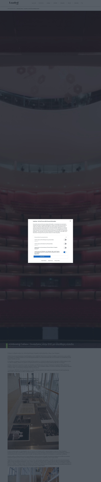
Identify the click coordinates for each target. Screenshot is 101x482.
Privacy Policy (57, 260)
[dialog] (50, 241)
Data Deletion (43, 260)
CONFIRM (42, 256)
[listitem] (50, 237)
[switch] (65, 240)
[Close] (71, 221)
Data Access (50, 260)
